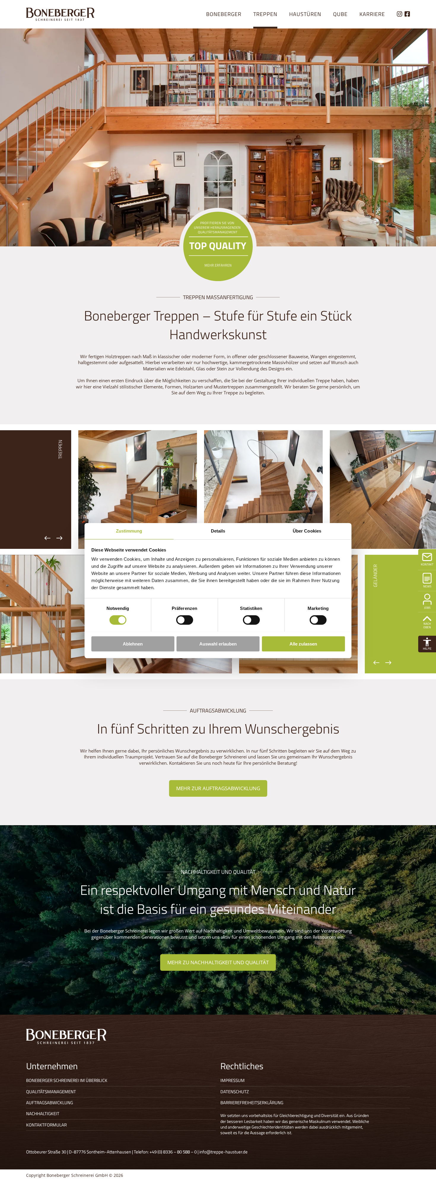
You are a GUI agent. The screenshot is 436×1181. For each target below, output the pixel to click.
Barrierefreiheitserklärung (251, 1102)
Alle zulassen (303, 643)
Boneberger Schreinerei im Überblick (66, 1080)
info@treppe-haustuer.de (223, 1151)
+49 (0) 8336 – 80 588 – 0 (173, 1151)
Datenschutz (234, 1091)
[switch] (184, 620)
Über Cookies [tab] (307, 530)
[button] (427, 644)
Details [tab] (218, 530)
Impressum (232, 1080)
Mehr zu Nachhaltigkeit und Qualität (218, 962)
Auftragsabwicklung (49, 1102)
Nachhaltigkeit (42, 1113)
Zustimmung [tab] (129, 530)
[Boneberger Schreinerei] (60, 14)
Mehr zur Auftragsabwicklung (218, 788)
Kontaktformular (46, 1124)
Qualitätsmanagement (51, 1091)
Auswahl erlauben (218, 643)
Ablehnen (133, 643)
